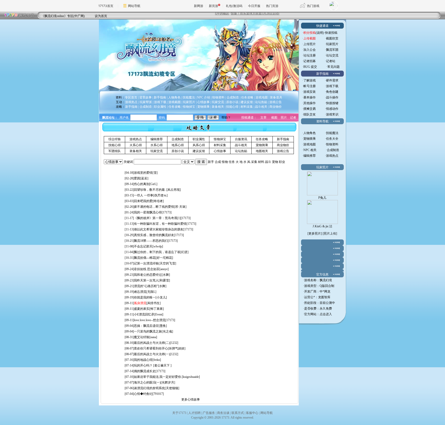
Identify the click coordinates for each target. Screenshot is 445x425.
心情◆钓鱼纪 (143, 394)
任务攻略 (262, 139)
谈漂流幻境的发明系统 (149, 388)
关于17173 (179, 413)
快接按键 (332, 103)
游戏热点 (136, 139)
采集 (254, 162)
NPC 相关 (309, 150)
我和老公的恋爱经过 (148, 275)
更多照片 (315, 233)
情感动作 (332, 109)
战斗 (268, 162)
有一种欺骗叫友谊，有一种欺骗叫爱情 (160, 224)
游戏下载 (332, 86)
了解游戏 (309, 80)
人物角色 (309, 133)
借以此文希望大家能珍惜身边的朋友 (158, 229)
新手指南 (283, 139)
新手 (211, 162)
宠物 (275, 162)
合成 (218, 162)
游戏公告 (283, 151)
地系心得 (178, 145)
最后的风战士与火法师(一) (152, 354)
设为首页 (101, 16)
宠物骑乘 (262, 145)
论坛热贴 (241, 151)
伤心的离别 (141, 184)
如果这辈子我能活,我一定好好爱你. (158, 377)
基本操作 (309, 97)
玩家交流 (156, 151)
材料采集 (220, 145)
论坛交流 (332, 55)
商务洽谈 (223, 413)
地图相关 (262, 151)
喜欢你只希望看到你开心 (151, 348)
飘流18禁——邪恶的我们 (151, 241)
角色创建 (332, 92)
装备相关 (136, 151)
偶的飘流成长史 (145, 371)
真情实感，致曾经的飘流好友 (154, 235)
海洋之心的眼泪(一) (147, 382)
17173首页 (105, 6)
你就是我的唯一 (145, 297)
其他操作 (309, 103)
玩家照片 (332, 44)
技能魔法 (332, 133)
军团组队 (114, 151)
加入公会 (309, 50)
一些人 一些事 (143, 195)
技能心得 (114, 145)
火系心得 (136, 145)
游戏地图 (309, 144)
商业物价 (283, 145)
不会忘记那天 (143, 246)
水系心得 (156, 145)
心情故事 (220, 151)
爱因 (137, 178)
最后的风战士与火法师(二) (152, 343)
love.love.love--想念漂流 (149, 320)
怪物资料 (332, 144)
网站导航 (134, 6)
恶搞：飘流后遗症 (146, 326)
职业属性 (199, 139)
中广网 (79, 16)
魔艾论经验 (141, 337)
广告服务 (209, 413)
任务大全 (332, 138)
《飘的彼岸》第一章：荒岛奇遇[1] (157, 218)
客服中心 (252, 413)
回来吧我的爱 (143, 201)
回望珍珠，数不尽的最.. (150, 189)
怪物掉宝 (220, 139)
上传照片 (309, 44)
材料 (261, 162)
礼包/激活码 (234, 6)
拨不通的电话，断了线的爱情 (154, 207)
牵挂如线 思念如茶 (146, 269)
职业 (282, 162)
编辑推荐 (156, 139)
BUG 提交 (310, 67)
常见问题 (333, 67)
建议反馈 (199, 151)
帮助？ (226, 117)
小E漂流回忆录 (144, 314)
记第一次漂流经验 (146, 263)
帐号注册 (309, 86)
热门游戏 (313, 6)
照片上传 (330, 233)
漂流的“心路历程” (146, 286)
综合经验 (114, 139)
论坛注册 (309, 55)
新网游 (198, 6)
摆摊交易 (309, 109)
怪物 (225, 162)
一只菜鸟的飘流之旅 (148, 331)
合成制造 (178, 139)
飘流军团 (332, 50)
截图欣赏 (332, 38)
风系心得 (199, 145)
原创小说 (178, 151)
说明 (320, 33)
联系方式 (238, 413)
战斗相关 (241, 145)
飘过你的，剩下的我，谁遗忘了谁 (157, 252)
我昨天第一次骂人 (146, 280)
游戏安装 (309, 92)
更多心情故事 (190, 399)
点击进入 (326, 314)
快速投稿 (331, 33)
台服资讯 (241, 139)
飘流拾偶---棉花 (145, 258)
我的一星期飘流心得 (148, 212)
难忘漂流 (140, 292)
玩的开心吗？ (143, 365)
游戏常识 (332, 114)
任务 (232, 162)
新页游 (213, 6)
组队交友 (309, 114)
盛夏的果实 (141, 309)
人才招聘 (194, 413)
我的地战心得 (143, 360)
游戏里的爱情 (143, 172)
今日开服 (254, 6)
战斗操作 (332, 97)
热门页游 (272, 6)
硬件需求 (332, 80)
